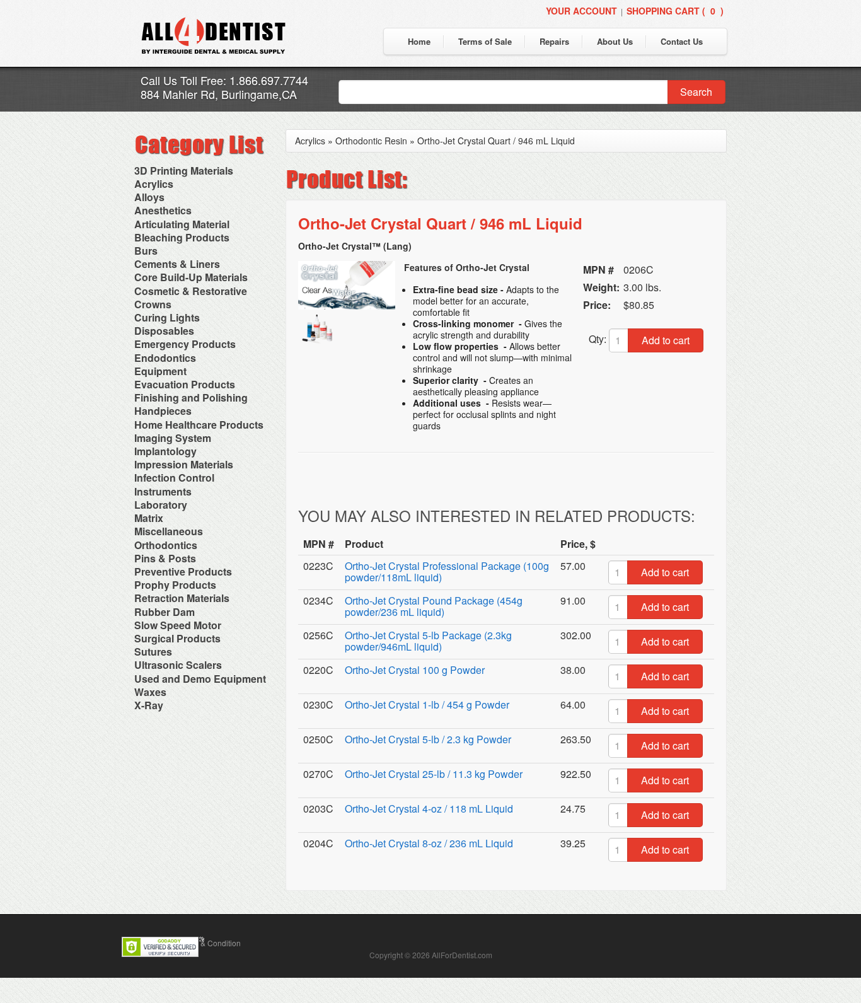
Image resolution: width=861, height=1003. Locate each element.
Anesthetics (163, 210)
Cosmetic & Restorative (190, 291)
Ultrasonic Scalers (178, 665)
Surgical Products (177, 638)
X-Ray (148, 705)
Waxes (150, 692)
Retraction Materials (181, 598)
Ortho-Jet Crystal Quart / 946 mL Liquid (496, 140)
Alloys (149, 197)
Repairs (554, 41)
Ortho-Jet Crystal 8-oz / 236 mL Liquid (429, 843)
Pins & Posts (165, 558)
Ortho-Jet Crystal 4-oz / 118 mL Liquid (429, 808)
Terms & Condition (209, 942)
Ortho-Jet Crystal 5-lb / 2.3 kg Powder (428, 739)
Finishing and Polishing (191, 397)
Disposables (164, 331)
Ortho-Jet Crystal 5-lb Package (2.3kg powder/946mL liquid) (428, 641)
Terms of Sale (485, 41)
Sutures (153, 652)
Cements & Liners (177, 264)
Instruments (163, 491)
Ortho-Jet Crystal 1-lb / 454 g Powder (427, 704)
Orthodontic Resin (371, 140)
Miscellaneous (168, 531)
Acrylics (153, 184)
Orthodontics (165, 545)
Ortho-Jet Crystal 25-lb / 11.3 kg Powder (434, 774)
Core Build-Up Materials (191, 277)
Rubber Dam (164, 612)
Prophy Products (175, 585)
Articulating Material (181, 224)
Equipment (160, 371)
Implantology (165, 451)
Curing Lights (167, 317)
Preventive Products (183, 571)
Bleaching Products (181, 237)
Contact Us (682, 41)
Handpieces (163, 411)
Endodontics (165, 358)
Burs (146, 251)
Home (419, 41)
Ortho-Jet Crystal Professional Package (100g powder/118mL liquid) (447, 571)
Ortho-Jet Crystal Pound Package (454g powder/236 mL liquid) (434, 606)
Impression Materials (183, 464)
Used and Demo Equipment (200, 679)
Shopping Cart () (675, 10)
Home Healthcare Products (198, 425)
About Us (615, 41)
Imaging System (172, 438)
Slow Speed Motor (177, 625)
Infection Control (174, 478)
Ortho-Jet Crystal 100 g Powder (415, 670)
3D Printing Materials (183, 171)
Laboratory (160, 505)
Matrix (148, 518)
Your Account (581, 10)
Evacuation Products (184, 384)
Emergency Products (185, 344)
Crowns (152, 304)
